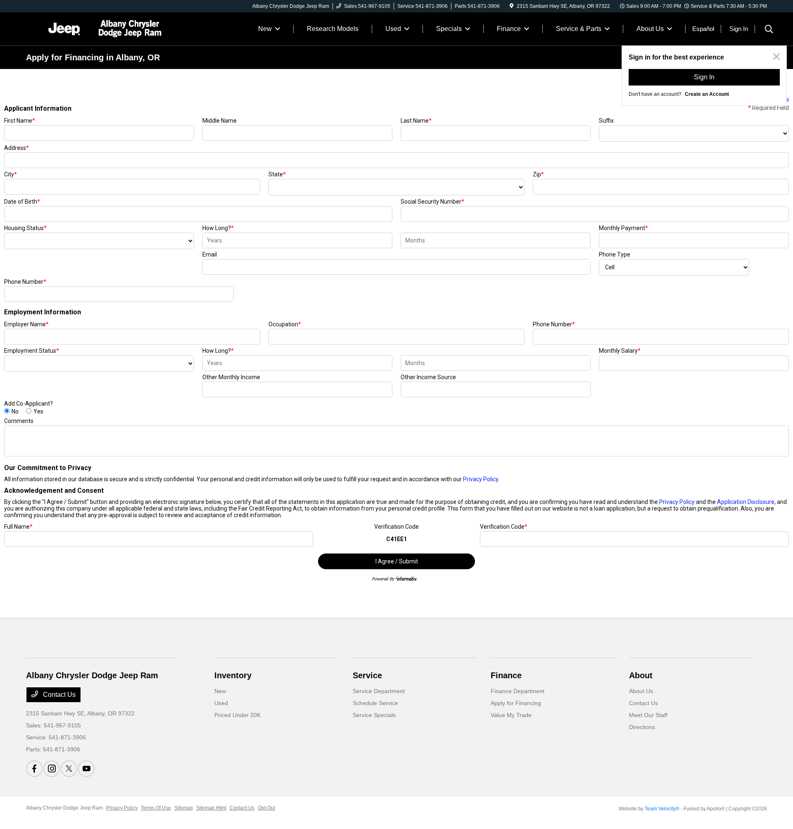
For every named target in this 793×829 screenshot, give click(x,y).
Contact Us (58, 694)
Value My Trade (511, 715)
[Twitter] (69, 768)
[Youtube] (86, 768)
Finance (506, 675)
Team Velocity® (662, 809)
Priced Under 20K (237, 715)
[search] (769, 30)
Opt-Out (266, 808)
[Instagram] (51, 768)
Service (367, 675)
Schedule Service (375, 703)
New (220, 691)
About (641, 675)
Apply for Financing (516, 703)
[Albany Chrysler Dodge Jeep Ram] (97, 28)
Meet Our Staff (648, 715)
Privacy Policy (122, 808)
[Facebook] (34, 768)
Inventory (233, 675)
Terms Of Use (156, 808)
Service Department (379, 691)
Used (221, 703)
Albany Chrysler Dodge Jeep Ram (64, 808)
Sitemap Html (211, 808)
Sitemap (183, 808)
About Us (641, 691)
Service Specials (374, 715)
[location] (511, 6)
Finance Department (517, 691)
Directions (642, 727)
